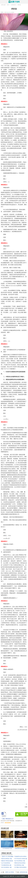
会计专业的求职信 (5, 863)
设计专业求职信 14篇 (6, 867)
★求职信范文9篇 (23, 872)
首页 (8, 4)
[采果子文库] (14, 1)
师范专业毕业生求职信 (20, 863)
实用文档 (13, 4)
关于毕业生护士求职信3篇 (21, 858)
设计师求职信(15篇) (19, 865)
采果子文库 (12, 876)
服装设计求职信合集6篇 (7, 860)
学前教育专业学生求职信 (20, 856)
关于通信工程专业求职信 (20, 867)
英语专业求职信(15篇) (6, 858)
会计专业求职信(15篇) (20, 860)
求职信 (19, 4)
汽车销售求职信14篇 (6, 865)
